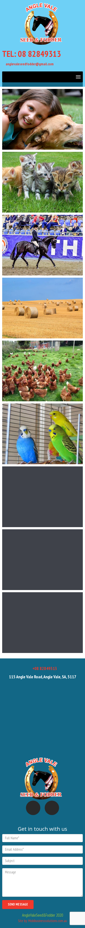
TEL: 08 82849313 (31, 53)
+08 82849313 (44, 668)
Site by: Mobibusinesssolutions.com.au (42, 920)
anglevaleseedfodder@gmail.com (29, 64)
